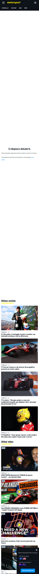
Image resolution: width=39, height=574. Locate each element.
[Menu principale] (3, 2)
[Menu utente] (35, 3)
